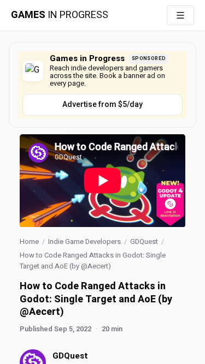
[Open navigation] (180, 15)
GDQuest (144, 241)
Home (29, 241)
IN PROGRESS (59, 15)
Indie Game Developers (84, 241)
